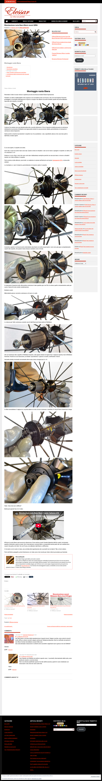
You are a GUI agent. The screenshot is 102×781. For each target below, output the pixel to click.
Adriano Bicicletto (79, 228)
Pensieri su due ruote (79, 183)
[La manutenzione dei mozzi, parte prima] (15, 599)
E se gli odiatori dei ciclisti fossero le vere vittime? (40, 754)
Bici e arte (76, 21)
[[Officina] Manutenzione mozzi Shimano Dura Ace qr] (61, 599)
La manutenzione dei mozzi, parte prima (14, 606)
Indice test (42, 21)
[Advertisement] (33, 83)
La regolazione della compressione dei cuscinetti (18, 74)
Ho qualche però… (8, 626)
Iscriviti (79, 60)
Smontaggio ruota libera (12, 69)
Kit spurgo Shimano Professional (60, 59)
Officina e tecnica (13, 622)
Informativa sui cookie (36, 778)
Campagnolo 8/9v (57, 160)
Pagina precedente (8, 614)
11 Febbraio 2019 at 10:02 (26, 656)
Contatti (15, 21)
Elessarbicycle (24, 27)
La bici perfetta (78, 162)
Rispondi (10, 649)
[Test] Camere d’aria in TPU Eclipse (39, 764)
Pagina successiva (68, 614)
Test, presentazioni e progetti (81, 187)
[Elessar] (6, 21)
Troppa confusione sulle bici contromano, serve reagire (59, 626)
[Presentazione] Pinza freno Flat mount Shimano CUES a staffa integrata (38, 735)
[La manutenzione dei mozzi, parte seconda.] (38, 599)
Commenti (8, 76)
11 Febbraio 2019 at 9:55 (22, 636)
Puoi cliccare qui (26, 565)
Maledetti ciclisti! (87, 252)
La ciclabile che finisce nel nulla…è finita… (39, 768)
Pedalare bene (78, 179)
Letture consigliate (79, 166)
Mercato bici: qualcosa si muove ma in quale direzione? (40, 748)
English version (78, 153)
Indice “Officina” (28, 21)
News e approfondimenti (80, 170)
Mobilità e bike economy (59, 21)
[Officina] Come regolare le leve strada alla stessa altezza (35, 1)
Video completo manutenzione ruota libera (16, 72)
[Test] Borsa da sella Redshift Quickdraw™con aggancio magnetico (40, 760)
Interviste (77, 158)
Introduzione (9, 67)
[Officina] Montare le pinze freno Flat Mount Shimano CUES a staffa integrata (40, 726)
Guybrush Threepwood (28, 634)
